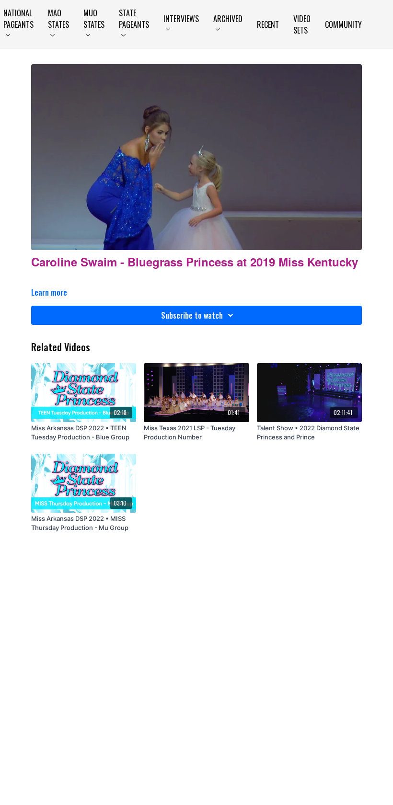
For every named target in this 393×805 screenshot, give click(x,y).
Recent (268, 24)
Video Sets (302, 24)
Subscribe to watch (192, 315)
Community (343, 24)
